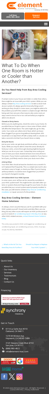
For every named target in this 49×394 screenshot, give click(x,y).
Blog (6, 278)
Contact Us (9, 281)
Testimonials (10, 275)
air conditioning (38, 224)
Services (7, 272)
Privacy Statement (32, 389)
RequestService (36, 16)
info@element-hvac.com (17, 351)
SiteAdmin (18, 230)
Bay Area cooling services (22, 104)
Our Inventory (10, 269)
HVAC (22, 224)
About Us (8, 266)
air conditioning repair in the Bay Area (28, 214)
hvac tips (42, 227)
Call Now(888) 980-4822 (13, 16)
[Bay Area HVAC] (24, 9)
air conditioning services (25, 227)
